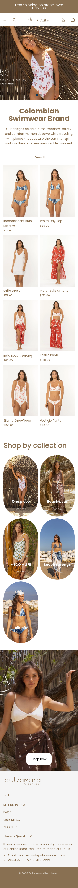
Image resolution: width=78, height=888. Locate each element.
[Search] (14, 20)
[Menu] (5, 20)
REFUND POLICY (14, 805)
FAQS (7, 812)
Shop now (39, 759)
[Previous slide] (7, 63)
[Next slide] (71, 63)
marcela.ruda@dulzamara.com (41, 855)
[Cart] (73, 20)
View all (39, 157)
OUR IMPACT (12, 820)
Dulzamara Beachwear (44, 873)
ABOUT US (10, 827)
